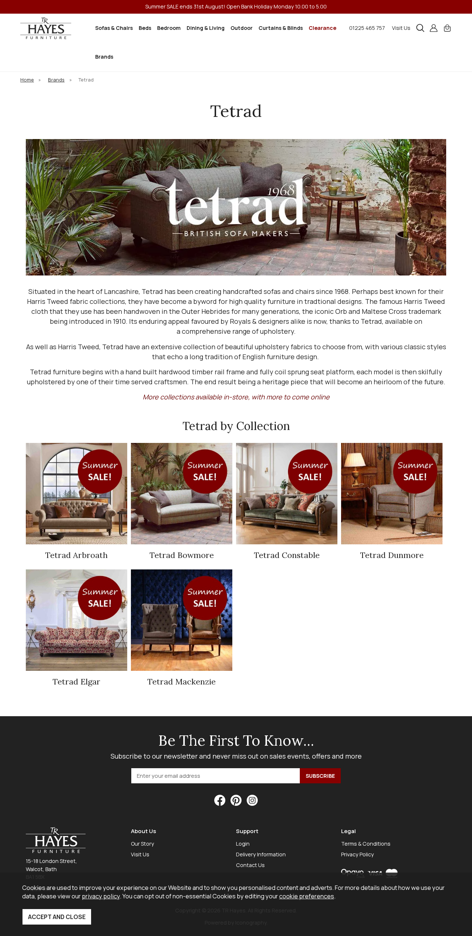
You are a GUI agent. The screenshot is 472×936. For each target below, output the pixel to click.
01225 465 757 (367, 27)
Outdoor (241, 27)
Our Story (142, 843)
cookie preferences (306, 896)
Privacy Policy (357, 854)
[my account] (434, 28)
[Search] (420, 28)
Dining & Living (206, 27)
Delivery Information (261, 854)
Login (243, 843)
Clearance (322, 27)
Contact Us (250, 865)
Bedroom (169, 27)
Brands (104, 56)
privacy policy (101, 896)
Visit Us (401, 27)
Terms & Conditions (366, 843)
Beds (145, 27)
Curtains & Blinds (280, 27)
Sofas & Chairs (114, 27)
